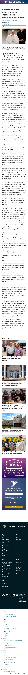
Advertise (4, 584)
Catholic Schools (6, 545)
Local (3, 537)
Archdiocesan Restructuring (12, 618)
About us (18, 562)
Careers (18, 573)
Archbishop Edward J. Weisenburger (7, 563)
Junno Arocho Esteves (9, 20)
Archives (18, 565)
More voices (8, 649)
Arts (3, 547)
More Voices (5, 576)
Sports (3, 544)
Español (4, 553)
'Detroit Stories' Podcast (10, 628)
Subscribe (4, 583)
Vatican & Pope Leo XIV (8, 24)
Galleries (18, 541)
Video (17, 537)
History (7, 635)
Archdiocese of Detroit (19, 568)
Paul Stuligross (5, 574)
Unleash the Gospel (10, 662)
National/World (6, 539)
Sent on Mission (9, 631)
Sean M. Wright (6, 573)
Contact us (18, 564)
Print (4, 26)
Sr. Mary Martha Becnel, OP (6, 569)
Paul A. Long (5, 571)
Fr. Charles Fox (8, 643)
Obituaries (4, 552)
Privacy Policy (15, 497)
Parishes (18, 572)
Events (4, 555)
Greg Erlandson (9, 645)
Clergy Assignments (5, 550)
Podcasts (18, 539)
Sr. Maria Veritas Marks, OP (6, 566)
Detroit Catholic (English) (9, 671)
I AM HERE (8, 633)
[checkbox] (14, 502)
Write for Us (5, 586)
